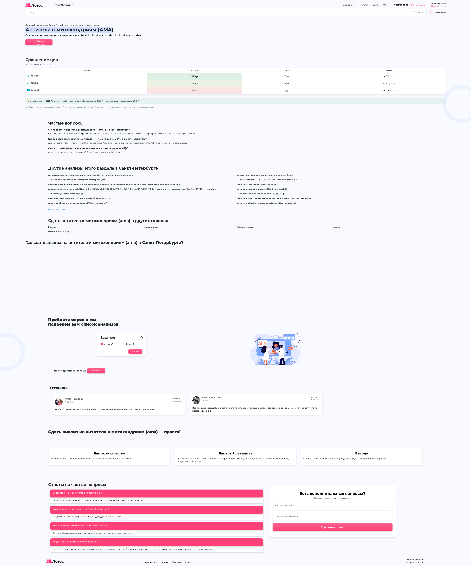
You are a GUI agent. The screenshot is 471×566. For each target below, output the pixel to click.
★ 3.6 (389, 76)
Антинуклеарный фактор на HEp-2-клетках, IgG (262, 189)
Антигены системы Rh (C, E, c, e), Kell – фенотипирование (267, 180)
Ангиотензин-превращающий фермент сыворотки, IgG (77, 180)
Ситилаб (35, 90)
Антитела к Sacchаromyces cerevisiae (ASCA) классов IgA (77, 203)
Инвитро (35, 76)
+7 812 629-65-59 (400, 5)
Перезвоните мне (332, 527)
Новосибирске (150, 227)
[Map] (235, 277)
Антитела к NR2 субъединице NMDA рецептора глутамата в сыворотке (274, 198)
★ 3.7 (389, 83)
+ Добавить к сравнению (39, 42)
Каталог (364, 5)
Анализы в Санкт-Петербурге (52, 25)
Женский (129, 344)
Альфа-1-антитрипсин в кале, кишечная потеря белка (265, 175)
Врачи (375, 5)
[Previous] (53, 405)
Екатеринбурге (245, 227)
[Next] (417, 405)
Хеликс (34, 83)
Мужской (108, 344)
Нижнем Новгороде (58, 231)
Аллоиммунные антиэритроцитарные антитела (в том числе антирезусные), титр (90, 175)
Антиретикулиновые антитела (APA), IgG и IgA (261, 194)
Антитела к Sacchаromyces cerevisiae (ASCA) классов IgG (266, 203)
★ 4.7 (389, 90)
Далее (135, 351)
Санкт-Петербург (63, 5)
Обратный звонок (418, 5)
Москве (52, 227)
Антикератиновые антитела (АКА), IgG (257, 184)
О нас (385, 5)
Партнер (176, 562)
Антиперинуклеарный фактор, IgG (66, 194)
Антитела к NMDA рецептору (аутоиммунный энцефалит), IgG (80, 198)
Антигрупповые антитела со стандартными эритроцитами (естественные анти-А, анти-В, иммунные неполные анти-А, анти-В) (114, 184)
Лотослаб (30, 25)
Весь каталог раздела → (59, 209)
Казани (336, 227)
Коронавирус (348, 5)
